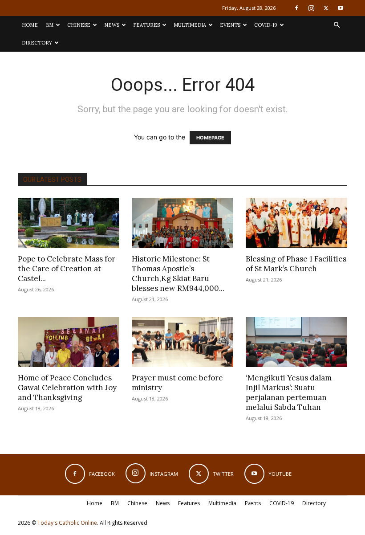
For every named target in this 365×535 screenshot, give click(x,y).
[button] (336, 25)
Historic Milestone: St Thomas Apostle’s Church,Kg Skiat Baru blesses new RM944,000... (178, 273)
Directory (37, 43)
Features (146, 25)
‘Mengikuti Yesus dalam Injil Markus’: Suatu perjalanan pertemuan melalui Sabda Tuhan (289, 392)
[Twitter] (326, 8)
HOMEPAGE (210, 138)
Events (230, 25)
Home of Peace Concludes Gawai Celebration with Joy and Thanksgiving (67, 387)
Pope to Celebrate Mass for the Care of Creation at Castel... (66, 268)
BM (49, 25)
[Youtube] (340, 8)
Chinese (78, 25)
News (111, 25)
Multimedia (190, 25)
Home (30, 25)
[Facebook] (296, 8)
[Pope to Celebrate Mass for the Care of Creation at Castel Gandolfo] (68, 223)
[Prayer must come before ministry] (182, 342)
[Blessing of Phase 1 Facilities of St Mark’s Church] (296, 223)
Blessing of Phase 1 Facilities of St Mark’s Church (296, 264)
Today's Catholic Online (67, 523)
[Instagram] (311, 8)
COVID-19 (265, 25)
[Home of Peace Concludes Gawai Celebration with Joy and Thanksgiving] (68, 342)
